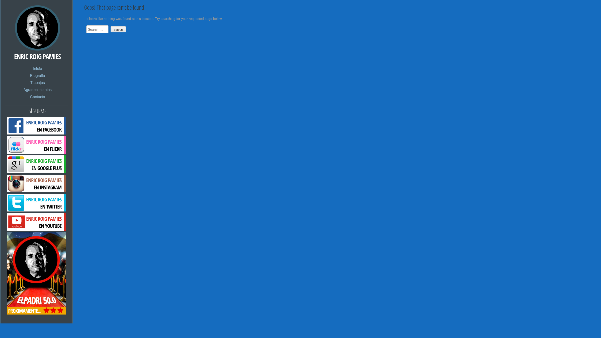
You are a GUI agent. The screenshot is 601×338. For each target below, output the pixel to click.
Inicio (37, 68)
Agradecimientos (37, 89)
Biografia (37, 75)
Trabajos (37, 82)
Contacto (37, 96)
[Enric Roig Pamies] (37, 53)
